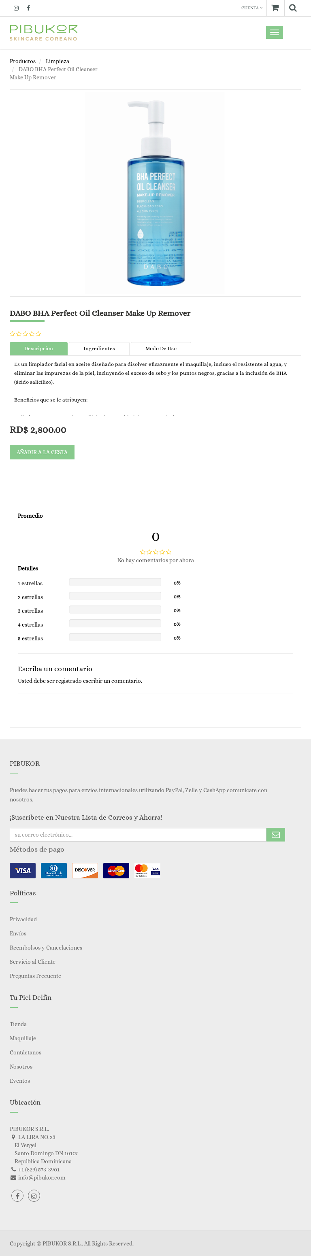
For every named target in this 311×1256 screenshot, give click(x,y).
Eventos (20, 1080)
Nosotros (21, 1066)
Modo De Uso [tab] (161, 348)
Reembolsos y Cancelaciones (46, 947)
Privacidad (23, 919)
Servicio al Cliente (32, 961)
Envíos (18, 933)
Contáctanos (25, 1052)
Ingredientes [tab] (99, 348)
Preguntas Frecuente (35, 976)
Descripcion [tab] (38, 348)
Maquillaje (23, 1038)
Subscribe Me (275, 835)
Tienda (18, 1024)
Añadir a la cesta (42, 452)
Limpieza (57, 61)
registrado (69, 681)
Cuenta (250, 8)
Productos (23, 61)
